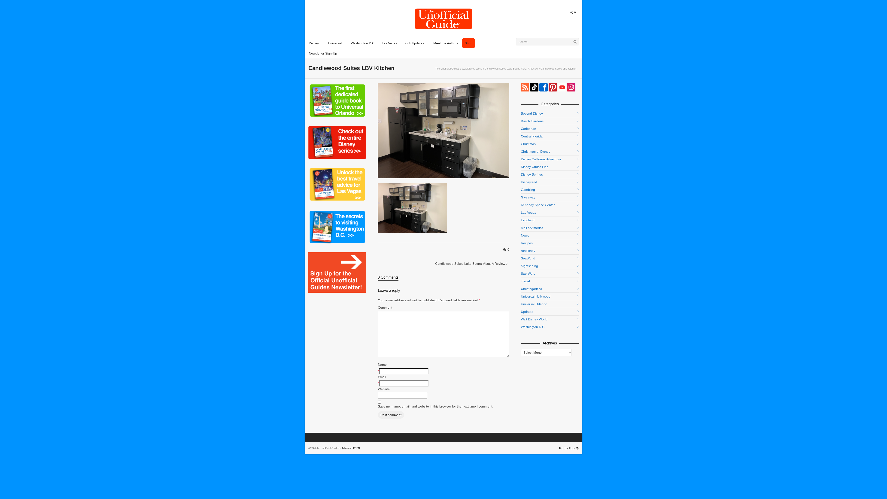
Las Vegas (528, 212)
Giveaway (528, 197)
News (525, 235)
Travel (525, 281)
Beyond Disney (532, 113)
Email (382, 377)
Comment (385, 307)
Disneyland (529, 182)
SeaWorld (528, 258)
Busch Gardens (532, 121)
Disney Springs (532, 174)
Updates (527, 311)
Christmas (528, 144)
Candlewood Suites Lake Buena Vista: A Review (511, 68)
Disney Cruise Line (534, 167)
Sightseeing (529, 266)
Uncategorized (531, 289)
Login (572, 12)
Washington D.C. (533, 327)
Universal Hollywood (535, 296)
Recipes (527, 243)
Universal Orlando (534, 304)
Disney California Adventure (541, 159)
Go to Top (567, 448)
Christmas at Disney (535, 151)
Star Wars (528, 273)
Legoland (528, 220)
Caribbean (528, 129)
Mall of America (532, 228)
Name (382, 364)
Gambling (528, 190)
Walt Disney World (472, 68)
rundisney (528, 251)
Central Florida (532, 136)
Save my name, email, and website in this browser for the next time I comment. (435, 406)
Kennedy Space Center (538, 205)
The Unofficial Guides (447, 68)
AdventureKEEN (351, 448)
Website (384, 389)
